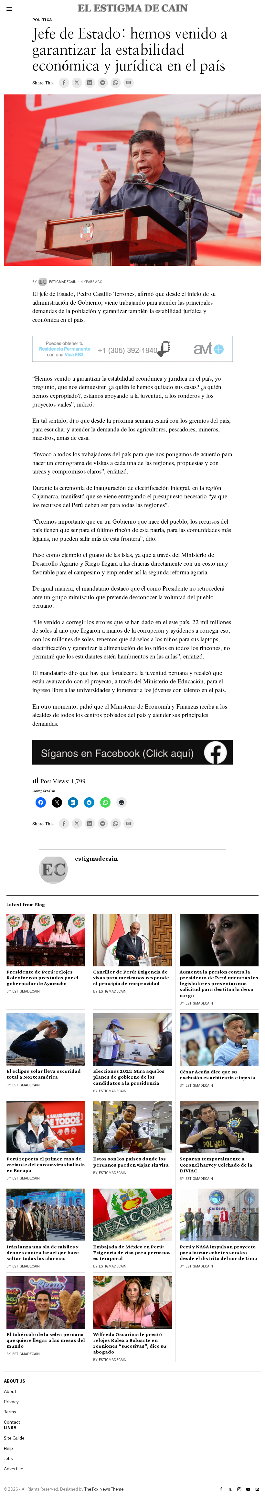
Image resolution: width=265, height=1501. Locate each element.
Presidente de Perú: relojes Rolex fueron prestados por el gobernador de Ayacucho (42, 977)
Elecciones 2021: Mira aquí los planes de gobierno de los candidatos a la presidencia (128, 1077)
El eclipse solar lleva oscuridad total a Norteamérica (43, 1074)
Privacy (11, 1401)
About (10, 1391)
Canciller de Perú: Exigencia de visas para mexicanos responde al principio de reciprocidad (131, 977)
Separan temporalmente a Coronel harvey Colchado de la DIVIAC (216, 1164)
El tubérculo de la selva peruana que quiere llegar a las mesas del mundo (45, 1340)
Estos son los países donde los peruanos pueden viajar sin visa (131, 1162)
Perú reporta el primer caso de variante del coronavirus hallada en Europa (45, 1164)
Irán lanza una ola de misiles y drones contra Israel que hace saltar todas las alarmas (42, 1252)
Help (8, 1448)
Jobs (8, 1458)
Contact (12, 1422)
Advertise (13, 1468)
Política (42, 19)
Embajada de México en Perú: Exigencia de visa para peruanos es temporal (132, 1252)
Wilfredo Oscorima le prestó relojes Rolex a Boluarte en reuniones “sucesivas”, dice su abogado (129, 1343)
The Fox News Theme (103, 1489)
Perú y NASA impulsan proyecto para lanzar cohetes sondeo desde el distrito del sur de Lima (218, 1252)
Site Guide (14, 1438)
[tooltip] (64, 83)
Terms (10, 1411)
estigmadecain (63, 282)
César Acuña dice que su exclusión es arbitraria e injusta (217, 1075)
